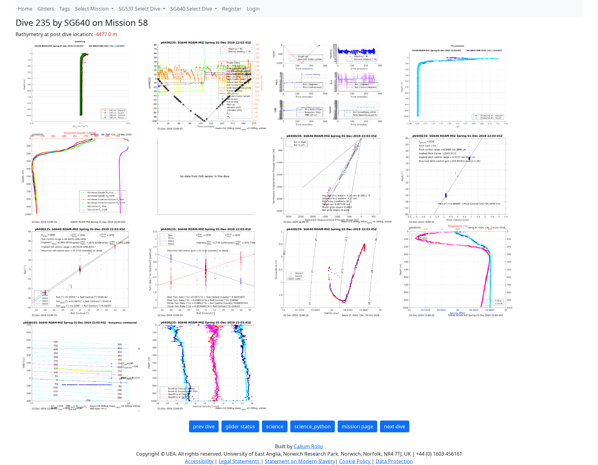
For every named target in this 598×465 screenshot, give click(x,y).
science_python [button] (312, 426)
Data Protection (394, 461)
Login (253, 8)
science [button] (274, 426)
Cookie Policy (355, 461)
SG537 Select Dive (140, 8)
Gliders (45, 8)
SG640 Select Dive (191, 8)
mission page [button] (357, 426)
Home (25, 8)
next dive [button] (394, 426)
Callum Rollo (308, 446)
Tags (64, 8)
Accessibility (200, 461)
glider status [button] (240, 426)
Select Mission (92, 8)
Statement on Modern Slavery (300, 461)
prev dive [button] (204, 426)
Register (232, 8)
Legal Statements (240, 461)
